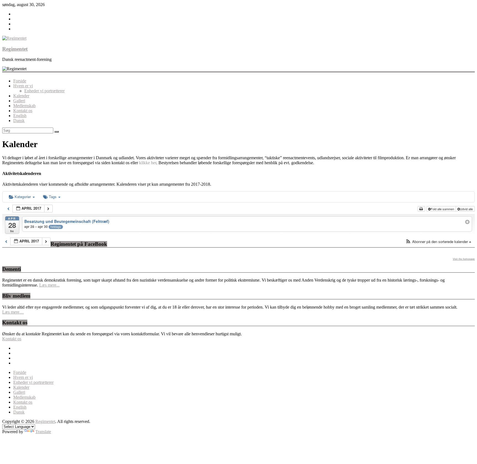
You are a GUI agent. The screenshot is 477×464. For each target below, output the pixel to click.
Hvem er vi (23, 85)
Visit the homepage (464, 259)
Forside (19, 81)
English (19, 115)
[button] (438, 242)
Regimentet (15, 49)
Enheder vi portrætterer (44, 90)
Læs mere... (49, 285)
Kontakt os (22, 110)
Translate (43, 431)
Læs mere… (13, 312)
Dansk (19, 120)
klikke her (147, 162)
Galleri (19, 100)
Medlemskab (24, 105)
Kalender (21, 95)
